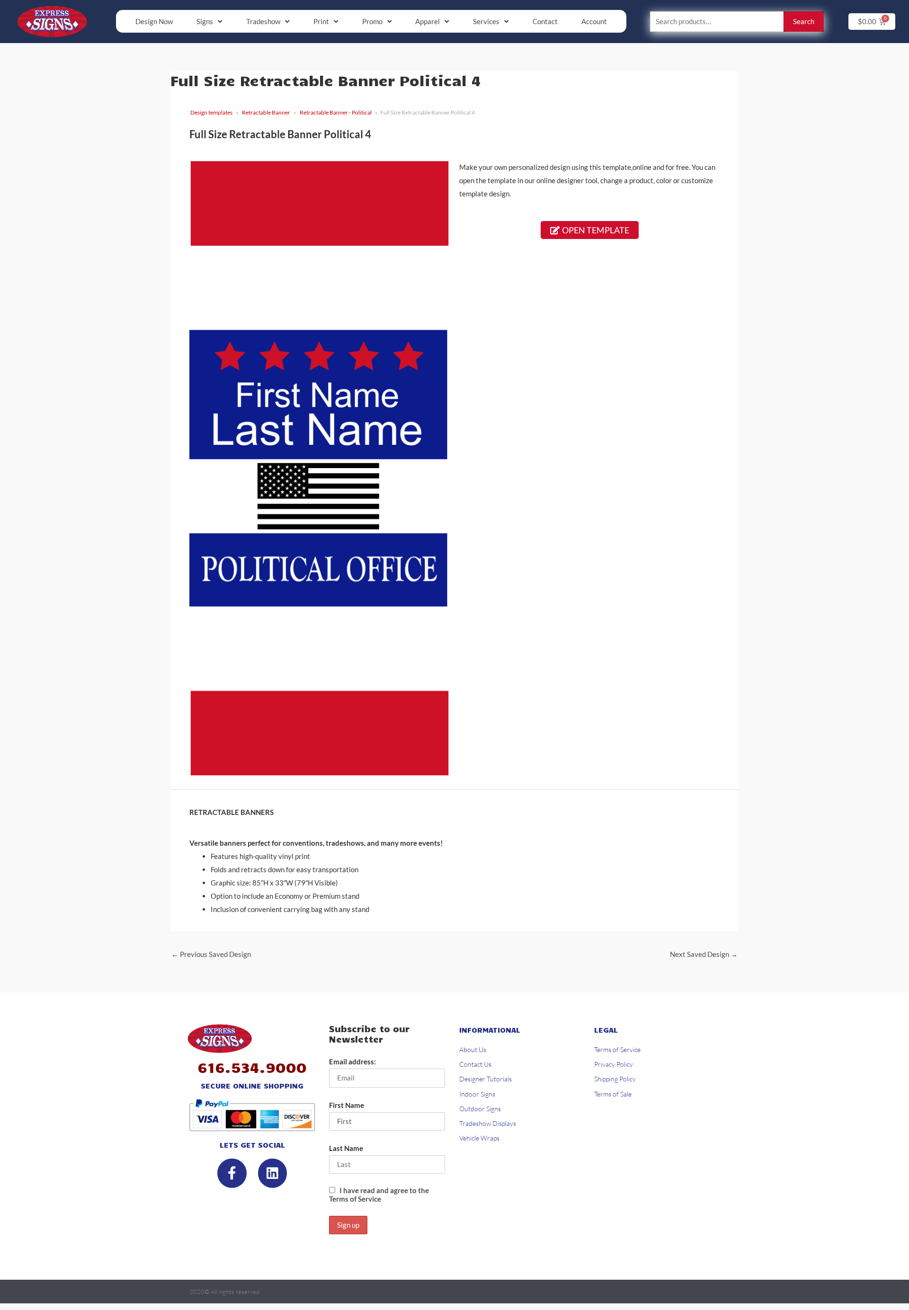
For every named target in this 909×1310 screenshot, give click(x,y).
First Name (346, 1105)
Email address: (352, 1061)
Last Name (346, 1148)
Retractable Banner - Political (336, 112)
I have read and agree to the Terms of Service (379, 1194)
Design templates (211, 112)
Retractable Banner (266, 112)
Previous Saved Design (211, 954)
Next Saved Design (704, 954)
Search (803, 21)
